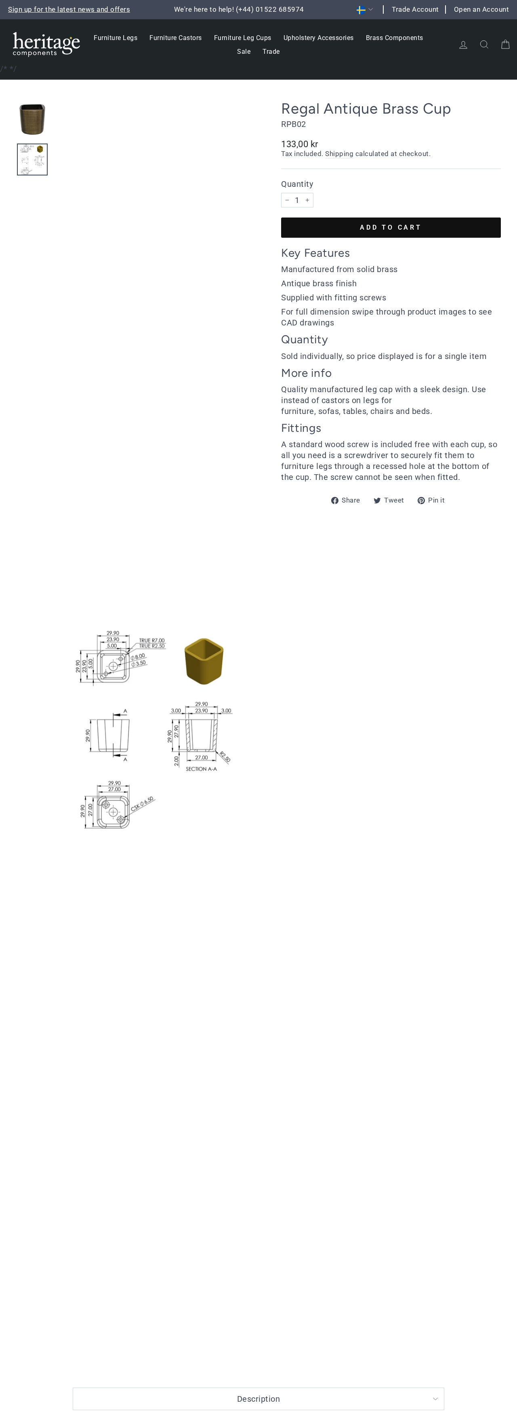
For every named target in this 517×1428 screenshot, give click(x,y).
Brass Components (394, 38)
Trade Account (415, 9)
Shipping (339, 154)
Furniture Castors (175, 38)
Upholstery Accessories (319, 38)
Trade (271, 51)
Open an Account (481, 9)
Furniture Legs (115, 38)
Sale (243, 51)
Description (258, 1399)
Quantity (297, 184)
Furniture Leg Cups (242, 38)
